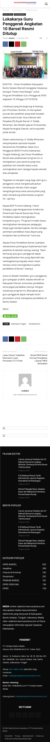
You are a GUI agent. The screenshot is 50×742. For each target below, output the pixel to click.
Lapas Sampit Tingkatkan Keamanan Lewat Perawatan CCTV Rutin (14, 358)
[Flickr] (25, 715)
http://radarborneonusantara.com (25, 395)
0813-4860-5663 (16, 669)
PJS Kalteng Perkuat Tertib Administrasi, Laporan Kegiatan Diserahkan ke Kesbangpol (31, 478)
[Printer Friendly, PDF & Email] (10, 317)
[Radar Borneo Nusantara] (25, 3)
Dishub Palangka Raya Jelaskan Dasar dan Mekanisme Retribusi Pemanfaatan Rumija (31, 491)
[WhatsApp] (23, 44)
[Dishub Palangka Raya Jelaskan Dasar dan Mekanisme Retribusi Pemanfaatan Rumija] (9, 492)
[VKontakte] (38, 715)
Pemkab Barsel (34, 324)
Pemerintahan (17, 10)
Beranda (6, 10)
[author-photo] (25, 386)
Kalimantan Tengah (18, 324)
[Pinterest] (17, 44)
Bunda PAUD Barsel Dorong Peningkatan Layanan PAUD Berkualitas (38, 359)
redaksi (12, 38)
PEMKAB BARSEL (32, 10)
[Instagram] (31, 715)
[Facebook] (5, 44)
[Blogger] (12, 715)
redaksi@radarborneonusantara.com (24, 675)
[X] (11, 44)
